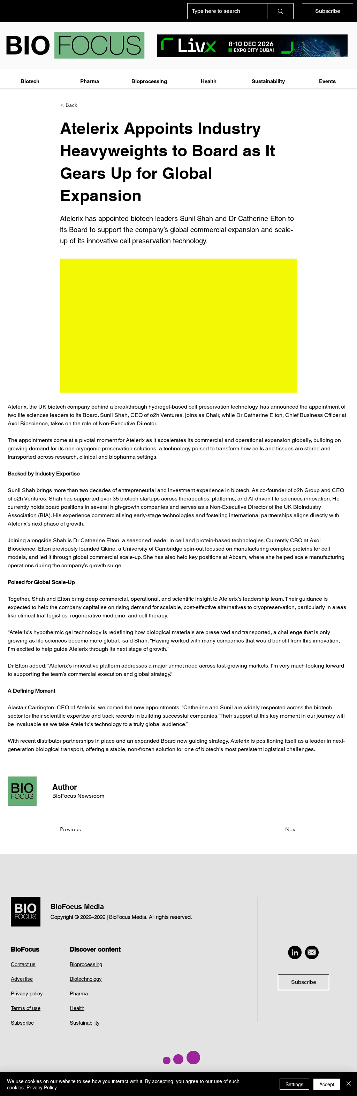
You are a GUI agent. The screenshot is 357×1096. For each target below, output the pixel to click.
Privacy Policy (41, 1087)
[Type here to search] (280, 11)
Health (77, 1008)
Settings (294, 1084)
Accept (326, 1084)
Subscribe (22, 1023)
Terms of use (25, 1008)
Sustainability (85, 1023)
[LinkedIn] (295, 952)
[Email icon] (312, 952)
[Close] (348, 1084)
